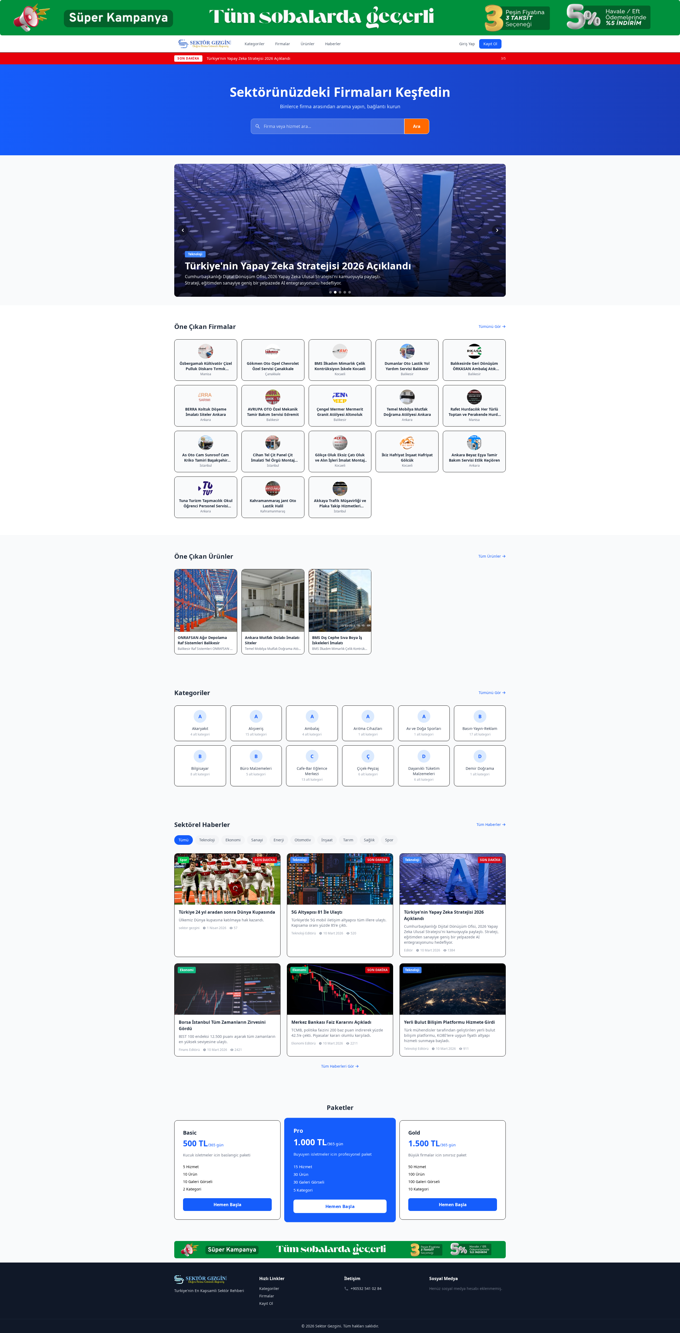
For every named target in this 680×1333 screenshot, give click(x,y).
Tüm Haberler (489, 824)
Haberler (333, 43)
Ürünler (307, 43)
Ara (416, 126)
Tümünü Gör (490, 326)
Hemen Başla (227, 1204)
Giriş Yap (467, 43)
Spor (389, 839)
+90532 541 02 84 (366, 1288)
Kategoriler (255, 43)
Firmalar (282, 43)
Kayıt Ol (490, 43)
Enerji (279, 839)
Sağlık (369, 839)
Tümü (183, 839)
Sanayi (257, 839)
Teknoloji (207, 839)
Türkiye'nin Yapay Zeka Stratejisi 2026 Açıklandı (248, 58)
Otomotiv (303, 839)
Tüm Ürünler (489, 556)
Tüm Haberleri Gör (337, 1066)
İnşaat (327, 839)
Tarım (348, 839)
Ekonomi (233, 839)
